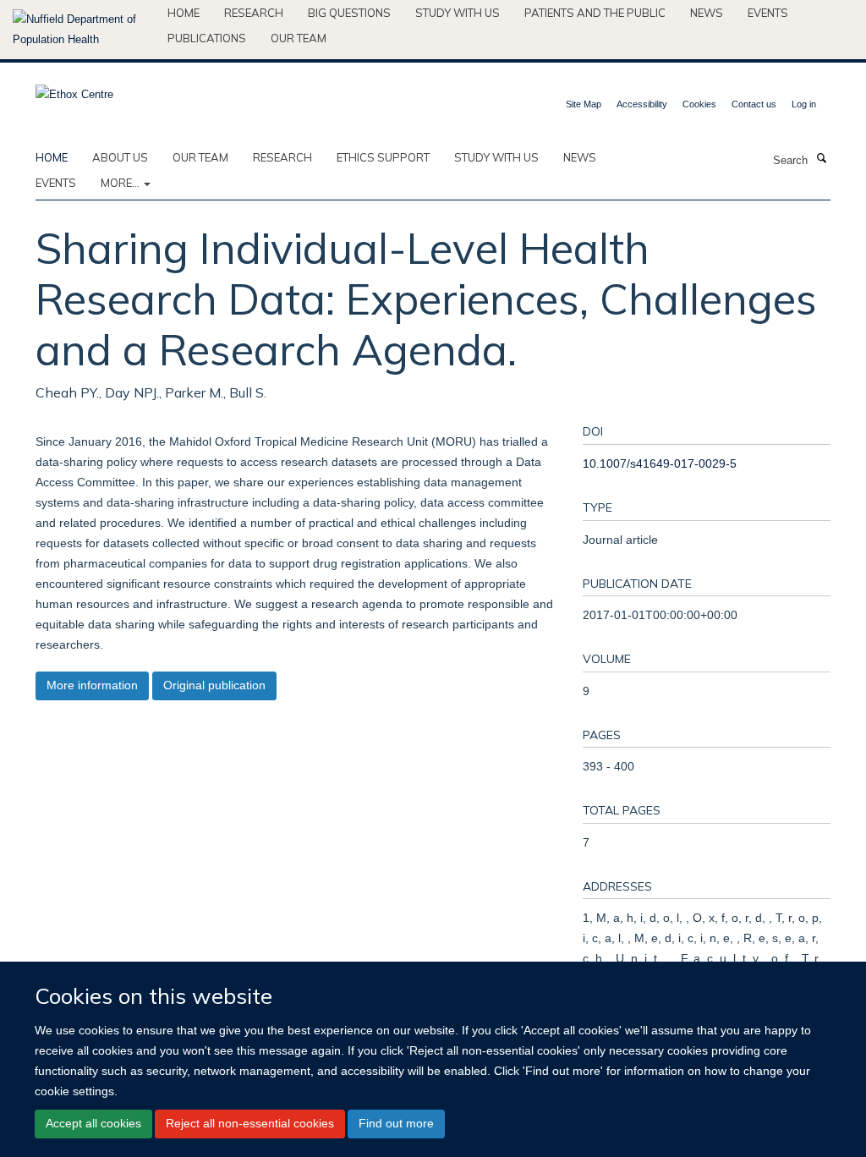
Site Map (583, 104)
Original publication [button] (214, 685)
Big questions (349, 12)
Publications (206, 38)
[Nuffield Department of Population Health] (84, 29)
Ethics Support (383, 157)
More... (121, 182)
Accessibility (642, 104)
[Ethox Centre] (74, 89)
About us (120, 157)
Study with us (457, 12)
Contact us (754, 104)
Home (183, 12)
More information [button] (92, 685)
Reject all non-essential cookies (250, 1123)
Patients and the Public (595, 12)
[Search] (821, 159)
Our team (298, 38)
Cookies (699, 104)
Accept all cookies (93, 1123)
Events (768, 12)
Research (253, 12)
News (706, 12)
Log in (804, 104)
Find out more (396, 1123)
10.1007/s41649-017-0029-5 (660, 463)
